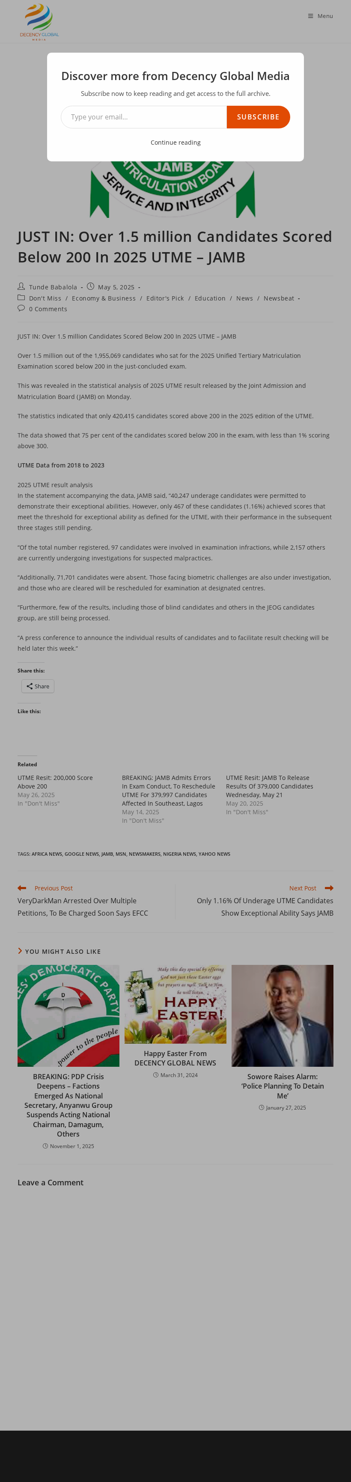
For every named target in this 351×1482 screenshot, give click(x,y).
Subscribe (258, 117)
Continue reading (176, 142)
